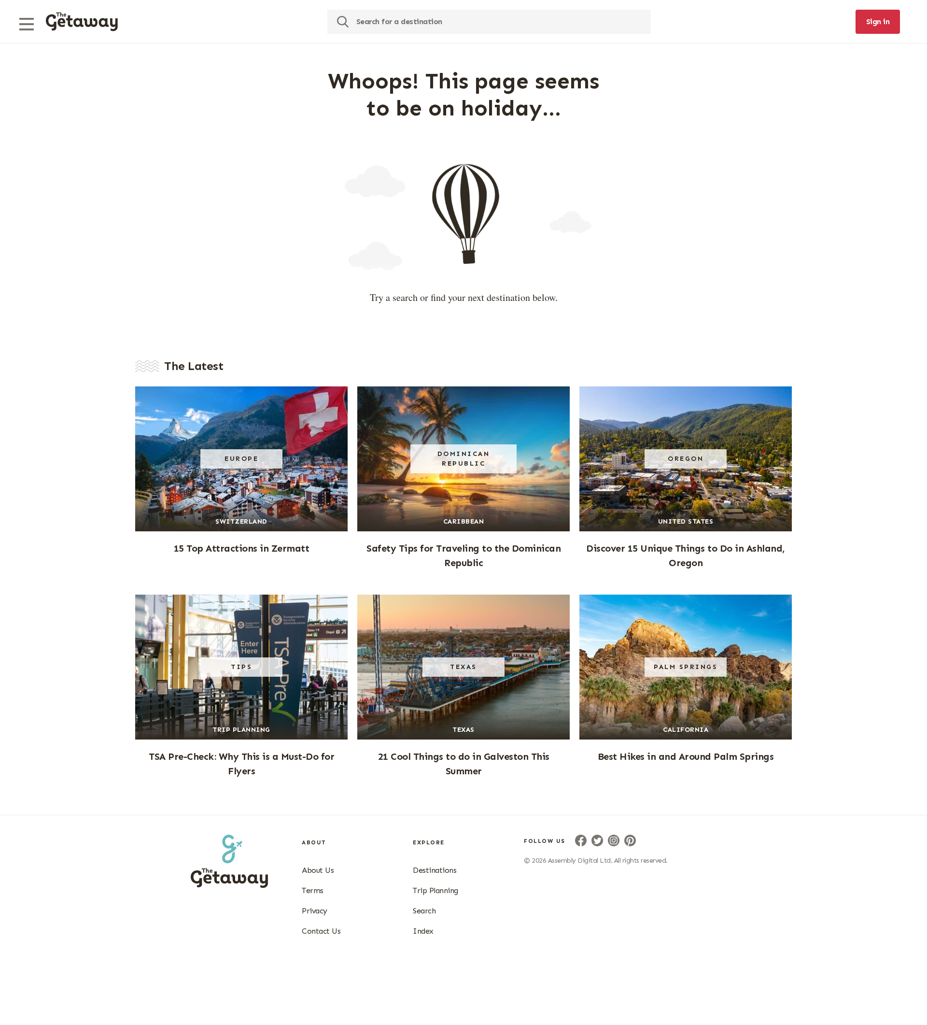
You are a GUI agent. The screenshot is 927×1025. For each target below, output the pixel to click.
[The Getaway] (229, 885)
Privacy (314, 910)
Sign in (878, 21)
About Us (318, 870)
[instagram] (613, 840)
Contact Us (321, 931)
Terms (312, 890)
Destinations (434, 870)
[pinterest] (630, 840)
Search (424, 910)
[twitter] (597, 840)
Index (423, 931)
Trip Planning (435, 890)
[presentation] (82, 22)
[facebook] (581, 840)
